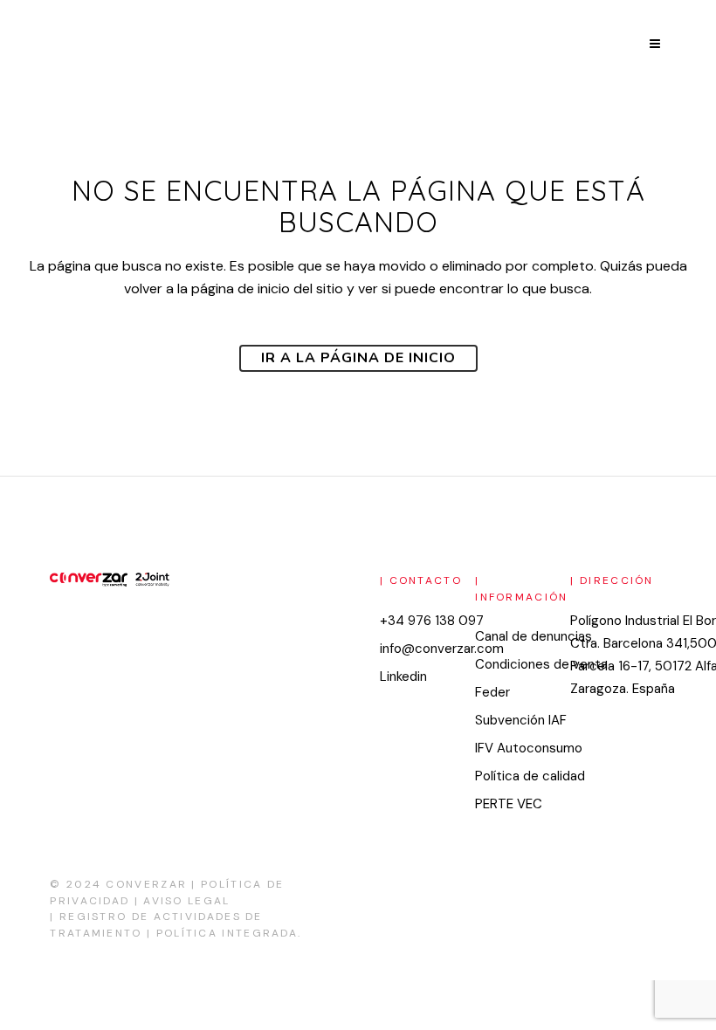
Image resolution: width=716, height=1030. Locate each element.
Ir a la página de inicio (358, 357)
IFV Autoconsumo (528, 748)
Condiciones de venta (541, 664)
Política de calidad (530, 776)
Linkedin (403, 676)
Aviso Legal (186, 901)
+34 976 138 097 (432, 620)
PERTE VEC (508, 804)
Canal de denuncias (533, 636)
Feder (492, 692)
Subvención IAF (521, 720)
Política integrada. (229, 933)
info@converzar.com (442, 648)
